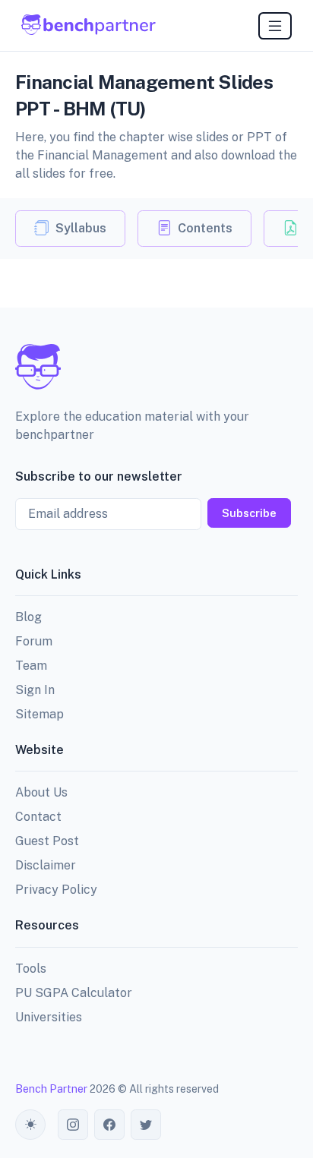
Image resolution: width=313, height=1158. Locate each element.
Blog (28, 617)
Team (31, 665)
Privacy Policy (56, 889)
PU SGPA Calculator (73, 993)
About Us (41, 792)
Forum (33, 641)
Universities (48, 1017)
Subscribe (249, 512)
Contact (38, 816)
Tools (30, 968)
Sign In (35, 690)
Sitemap (39, 714)
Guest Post (47, 841)
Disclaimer (45, 865)
